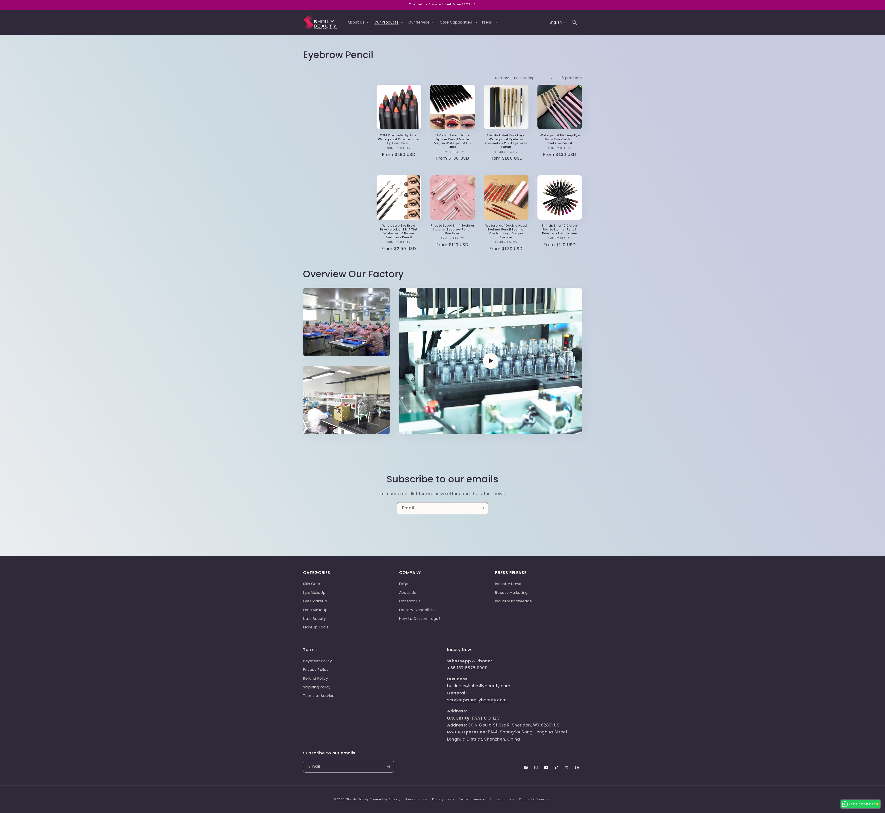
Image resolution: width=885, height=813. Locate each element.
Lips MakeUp (314, 592)
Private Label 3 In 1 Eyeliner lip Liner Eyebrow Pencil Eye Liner (452, 230)
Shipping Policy (317, 687)
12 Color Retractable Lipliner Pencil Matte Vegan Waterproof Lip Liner (452, 141)
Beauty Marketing (511, 592)
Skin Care (311, 583)
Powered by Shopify (385, 799)
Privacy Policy (315, 669)
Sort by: (502, 77)
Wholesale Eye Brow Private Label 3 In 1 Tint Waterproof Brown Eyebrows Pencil (398, 231)
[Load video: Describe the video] (490, 361)
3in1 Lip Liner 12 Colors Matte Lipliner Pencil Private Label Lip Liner (560, 230)
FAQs (403, 583)
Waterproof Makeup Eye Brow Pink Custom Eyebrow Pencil (560, 139)
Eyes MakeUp (315, 601)
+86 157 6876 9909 (467, 668)
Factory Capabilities (418, 609)
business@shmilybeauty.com (478, 686)
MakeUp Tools (316, 627)
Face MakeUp (315, 609)
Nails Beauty (314, 618)
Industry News (508, 583)
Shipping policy (502, 799)
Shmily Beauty (357, 799)
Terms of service (472, 799)
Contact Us (410, 601)
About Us (407, 592)
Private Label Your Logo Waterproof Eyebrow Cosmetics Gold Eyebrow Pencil (506, 141)
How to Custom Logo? (420, 618)
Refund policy (416, 799)
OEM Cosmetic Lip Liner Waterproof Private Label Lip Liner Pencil (399, 139)
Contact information (535, 799)
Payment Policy (317, 661)
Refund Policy (315, 678)
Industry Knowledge (513, 601)
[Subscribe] (482, 508)
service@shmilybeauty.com (477, 700)
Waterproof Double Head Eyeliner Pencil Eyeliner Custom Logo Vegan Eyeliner (506, 231)
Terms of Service (319, 695)
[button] (358, 22)
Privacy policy (443, 799)
